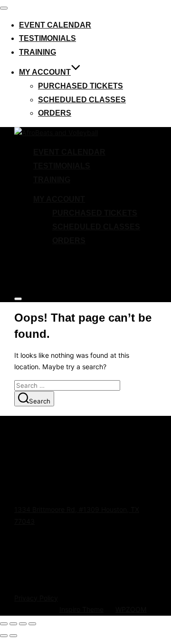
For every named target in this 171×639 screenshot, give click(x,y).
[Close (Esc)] (32, 623)
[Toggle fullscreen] (13, 623)
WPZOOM (131, 609)
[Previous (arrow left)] (4, 635)
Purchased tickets (80, 86)
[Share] (23, 623)
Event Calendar (55, 25)
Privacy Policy (36, 598)
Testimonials (47, 38)
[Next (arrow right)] (13, 635)
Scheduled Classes (82, 100)
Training (37, 52)
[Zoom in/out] (4, 623)
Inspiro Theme (81, 609)
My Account (45, 72)
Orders (54, 113)
